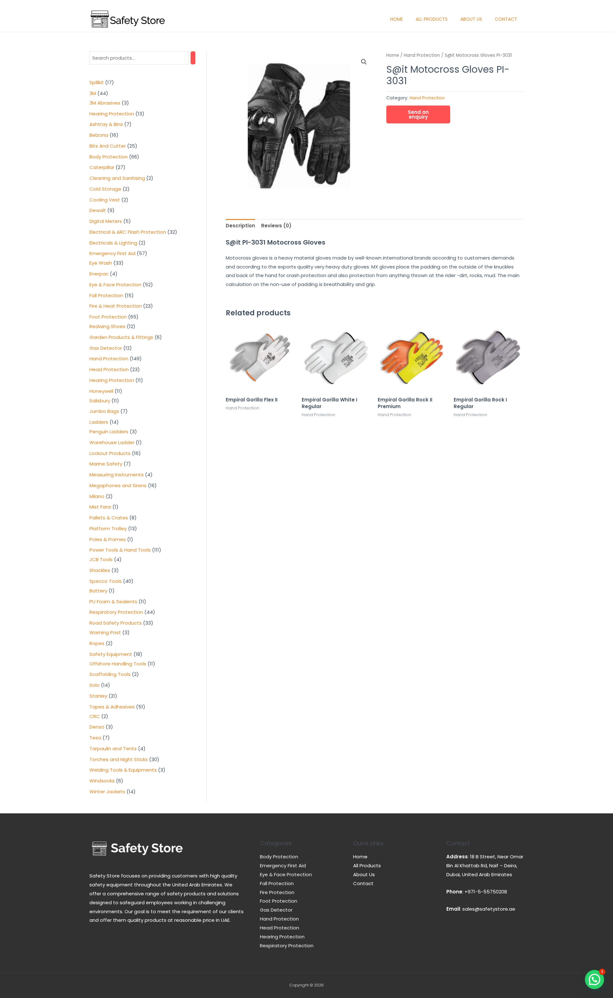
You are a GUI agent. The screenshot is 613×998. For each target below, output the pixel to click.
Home (396, 19)
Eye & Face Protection (286, 874)
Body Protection (279, 856)
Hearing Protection (282, 936)
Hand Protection (422, 55)
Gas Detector (276, 909)
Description (240, 225)
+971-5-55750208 (486, 891)
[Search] (193, 57)
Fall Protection (277, 883)
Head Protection (279, 927)
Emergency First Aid (283, 865)
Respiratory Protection (287, 945)
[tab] (240, 226)
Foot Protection (278, 901)
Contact (506, 19)
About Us (471, 19)
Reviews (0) (276, 225)
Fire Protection (277, 892)
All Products (432, 19)
